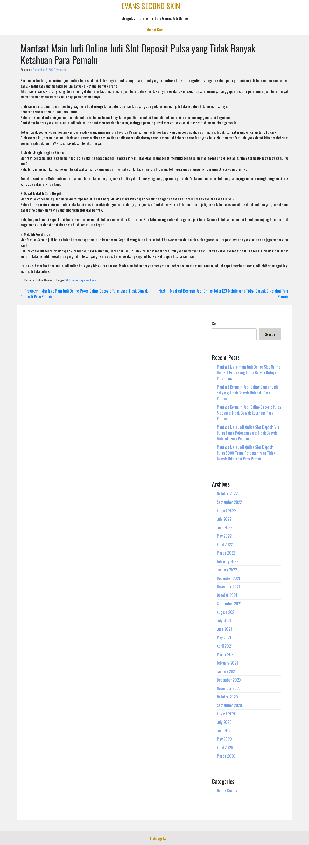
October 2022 (227, 494)
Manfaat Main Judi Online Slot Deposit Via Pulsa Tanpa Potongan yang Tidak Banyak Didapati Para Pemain (248, 433)
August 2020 (226, 714)
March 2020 (226, 756)
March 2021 (226, 654)
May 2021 (224, 637)
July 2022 (224, 519)
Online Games (44, 280)
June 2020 (224, 731)
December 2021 (228, 578)
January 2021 (226, 671)
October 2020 (227, 697)
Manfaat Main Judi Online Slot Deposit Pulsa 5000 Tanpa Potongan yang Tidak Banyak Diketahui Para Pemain (246, 453)
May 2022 (224, 536)
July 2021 (224, 620)
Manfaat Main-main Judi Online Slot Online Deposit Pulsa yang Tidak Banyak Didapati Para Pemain (248, 372)
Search (217, 323)
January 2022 (227, 570)
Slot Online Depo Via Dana (80, 280)
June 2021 (224, 629)
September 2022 (229, 502)
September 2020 (229, 705)
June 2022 (224, 527)
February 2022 (227, 561)
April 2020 (225, 747)
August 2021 (226, 612)
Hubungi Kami (154, 30)
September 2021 (229, 604)
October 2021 (227, 595)
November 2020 (229, 688)
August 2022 (226, 510)
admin (63, 69)
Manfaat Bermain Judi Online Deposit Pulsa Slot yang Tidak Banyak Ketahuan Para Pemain (249, 413)
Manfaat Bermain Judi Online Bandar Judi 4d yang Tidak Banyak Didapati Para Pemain (247, 392)
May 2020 (224, 739)
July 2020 (224, 722)
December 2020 (229, 680)
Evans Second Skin (150, 5)
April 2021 (224, 646)
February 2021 (227, 663)
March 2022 (226, 553)
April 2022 (225, 544)
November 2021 (228, 587)
